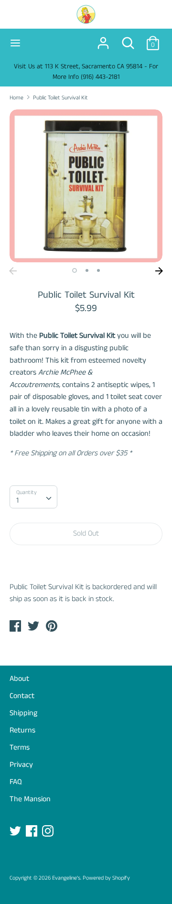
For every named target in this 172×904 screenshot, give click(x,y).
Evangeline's (66, 878)
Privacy (21, 764)
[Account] (103, 39)
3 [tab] (98, 270)
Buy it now (86, 562)
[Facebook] (32, 832)
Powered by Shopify (106, 878)
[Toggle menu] (15, 43)
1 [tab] (74, 270)
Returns (22, 730)
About (19, 678)
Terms (20, 747)
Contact (22, 695)
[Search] (128, 39)
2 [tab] (87, 270)
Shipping (23, 713)
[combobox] (33, 496)
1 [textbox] (17, 500)
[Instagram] (48, 832)
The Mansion (30, 799)
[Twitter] (16, 832)
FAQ (16, 781)
